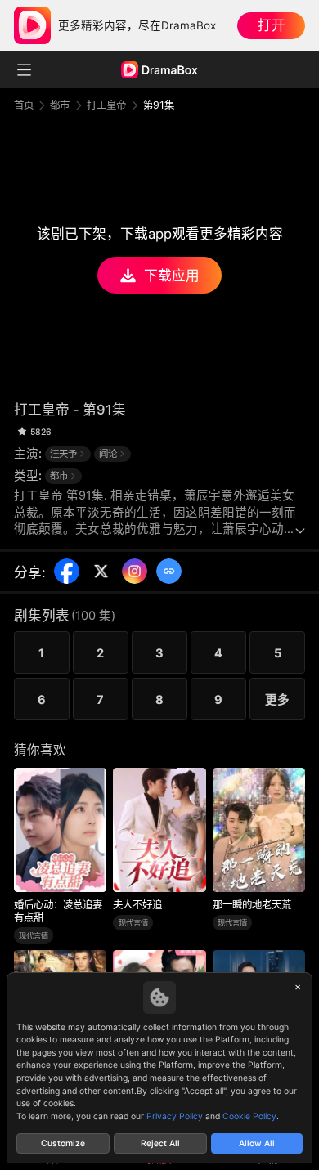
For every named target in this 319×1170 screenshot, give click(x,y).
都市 (60, 105)
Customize (63, 1143)
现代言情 (33, 935)
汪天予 (63, 453)
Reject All (160, 1143)
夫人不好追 (137, 905)
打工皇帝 (106, 105)
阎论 (108, 453)
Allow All (257, 1143)
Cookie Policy (249, 1116)
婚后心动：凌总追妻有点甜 (58, 911)
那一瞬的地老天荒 (252, 905)
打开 (271, 25)
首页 (24, 105)
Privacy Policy (174, 1116)
